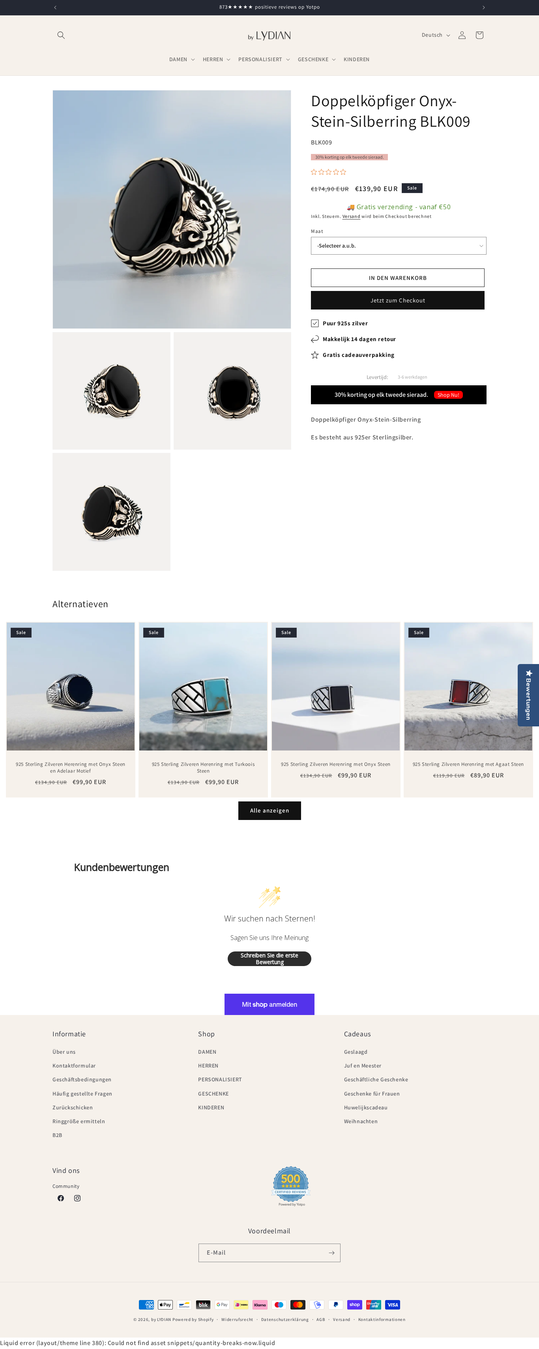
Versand (351, 217)
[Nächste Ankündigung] (483, 7)
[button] (61, 35)
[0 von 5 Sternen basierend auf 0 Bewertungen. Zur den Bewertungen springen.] (330, 172)
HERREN (208, 1065)
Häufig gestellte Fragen (82, 1093)
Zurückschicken (72, 1107)
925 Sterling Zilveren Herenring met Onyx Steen (336, 764)
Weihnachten (361, 1121)
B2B (57, 1135)
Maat (317, 231)
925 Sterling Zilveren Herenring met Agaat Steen (468, 764)
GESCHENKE (213, 1093)
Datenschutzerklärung (285, 1319)
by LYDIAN (161, 1319)
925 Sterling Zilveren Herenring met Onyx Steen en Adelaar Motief (70, 767)
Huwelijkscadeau (366, 1107)
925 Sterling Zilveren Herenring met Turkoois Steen (203, 767)
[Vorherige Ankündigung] (55, 7)
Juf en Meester (363, 1065)
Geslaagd (356, 1051)
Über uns (64, 1051)
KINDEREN (211, 1107)
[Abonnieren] (331, 1253)
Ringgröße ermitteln (78, 1121)
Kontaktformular (74, 1065)
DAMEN (207, 1051)
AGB (320, 1319)
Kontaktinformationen (382, 1319)
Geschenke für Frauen (372, 1093)
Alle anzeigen (269, 810)
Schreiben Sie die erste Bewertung (269, 958)
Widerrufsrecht (237, 1319)
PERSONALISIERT (220, 1079)
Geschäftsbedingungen (82, 1079)
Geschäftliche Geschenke (376, 1079)
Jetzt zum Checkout (398, 300)
